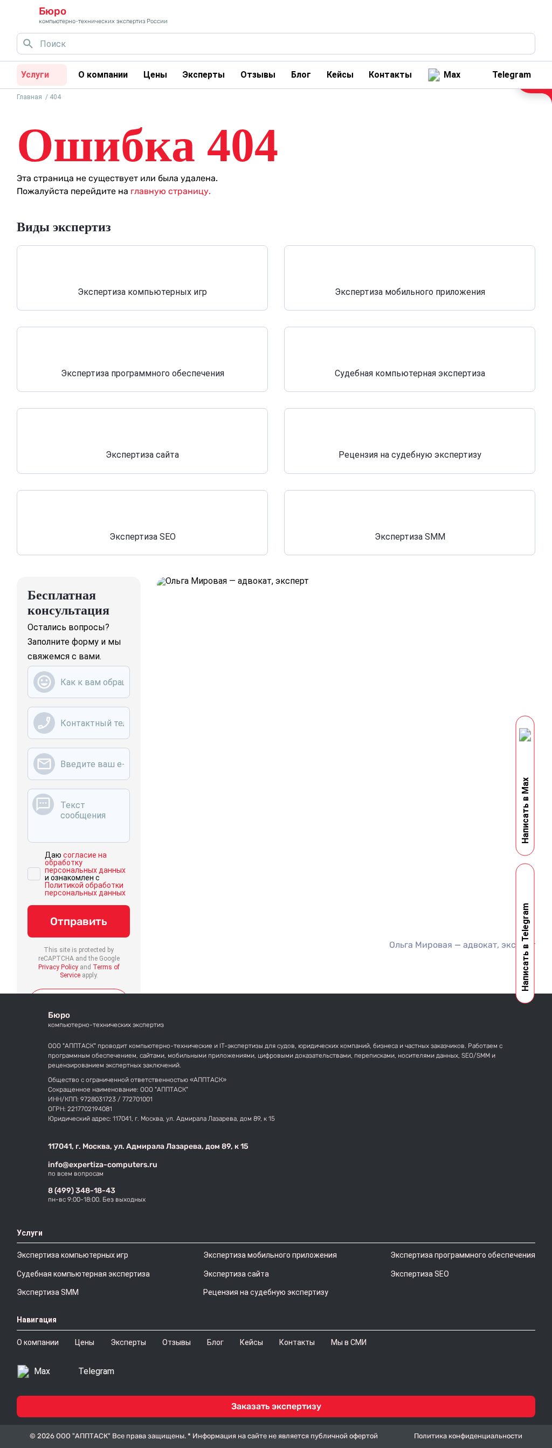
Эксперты (203, 75)
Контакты (390, 75)
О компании (103, 75)
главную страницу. (170, 191)
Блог (301, 75)
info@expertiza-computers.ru (102, 1164)
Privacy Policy (58, 967)
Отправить (78, 921)
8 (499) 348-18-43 (81, 1190)
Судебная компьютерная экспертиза (410, 373)
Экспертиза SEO (142, 537)
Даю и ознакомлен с (85, 874)
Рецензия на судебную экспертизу (410, 455)
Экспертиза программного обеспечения (142, 373)
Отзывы (257, 75)
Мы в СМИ (349, 1342)
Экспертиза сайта (142, 455)
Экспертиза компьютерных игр (142, 292)
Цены (155, 75)
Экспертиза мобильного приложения (410, 292)
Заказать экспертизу (276, 1406)
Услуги (35, 75)
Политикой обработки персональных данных (85, 889)
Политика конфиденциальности (468, 1436)
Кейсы (340, 75)
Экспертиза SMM (410, 537)
